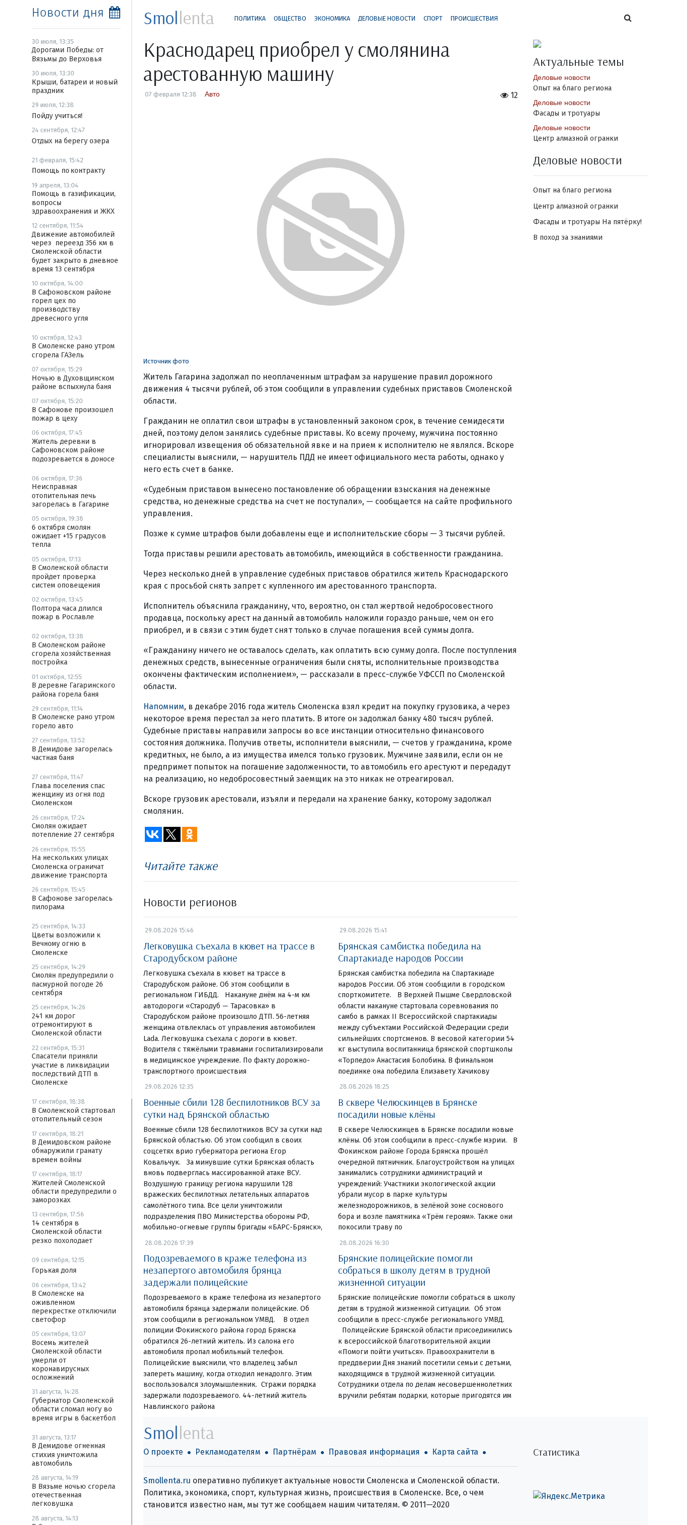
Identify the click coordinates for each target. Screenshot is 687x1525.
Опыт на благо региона (572, 88)
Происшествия (474, 18)
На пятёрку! (622, 222)
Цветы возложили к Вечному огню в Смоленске (66, 944)
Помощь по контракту (68, 170)
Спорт (433, 18)
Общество (290, 18)
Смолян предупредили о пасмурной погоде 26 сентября (73, 984)
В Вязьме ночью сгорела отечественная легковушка (73, 1495)
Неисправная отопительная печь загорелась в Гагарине (70, 496)
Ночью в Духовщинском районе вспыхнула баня (73, 382)
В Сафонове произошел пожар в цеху (72, 414)
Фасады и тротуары (566, 113)
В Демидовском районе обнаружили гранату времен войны (71, 1151)
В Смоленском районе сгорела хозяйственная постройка (71, 654)
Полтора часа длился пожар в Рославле (67, 612)
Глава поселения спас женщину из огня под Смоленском (68, 795)
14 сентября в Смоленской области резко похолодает (67, 1232)
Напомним (163, 706)
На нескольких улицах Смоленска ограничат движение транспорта (70, 866)
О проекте (163, 1452)
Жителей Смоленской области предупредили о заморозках (74, 1192)
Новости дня (68, 13)
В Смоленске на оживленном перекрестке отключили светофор (74, 1306)
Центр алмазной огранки (575, 138)
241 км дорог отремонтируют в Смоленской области (67, 1025)
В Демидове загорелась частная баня (72, 753)
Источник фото (166, 361)
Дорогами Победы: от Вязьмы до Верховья (68, 54)
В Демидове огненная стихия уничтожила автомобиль (68, 1455)
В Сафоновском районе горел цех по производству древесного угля (71, 305)
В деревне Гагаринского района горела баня (73, 689)
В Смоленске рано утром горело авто (73, 721)
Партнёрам (294, 1452)
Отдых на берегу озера (70, 141)
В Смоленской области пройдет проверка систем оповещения (70, 576)
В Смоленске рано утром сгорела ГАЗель (73, 350)
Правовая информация (374, 1452)
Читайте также (180, 865)
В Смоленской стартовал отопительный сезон (73, 1114)
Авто (212, 94)
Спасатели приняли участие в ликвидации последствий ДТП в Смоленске (70, 1069)
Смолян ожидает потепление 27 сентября (73, 830)
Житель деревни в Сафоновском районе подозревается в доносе (73, 450)
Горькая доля (54, 1270)
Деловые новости (386, 18)
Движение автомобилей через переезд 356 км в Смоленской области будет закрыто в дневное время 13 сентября (75, 251)
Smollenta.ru (167, 1480)
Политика (250, 18)
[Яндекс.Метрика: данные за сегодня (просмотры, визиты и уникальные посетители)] (569, 1496)
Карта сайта (455, 1452)
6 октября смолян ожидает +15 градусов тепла (69, 536)
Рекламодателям (228, 1452)
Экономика (332, 18)
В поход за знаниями (568, 237)
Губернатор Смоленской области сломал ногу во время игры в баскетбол (74, 1409)
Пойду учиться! (57, 116)
